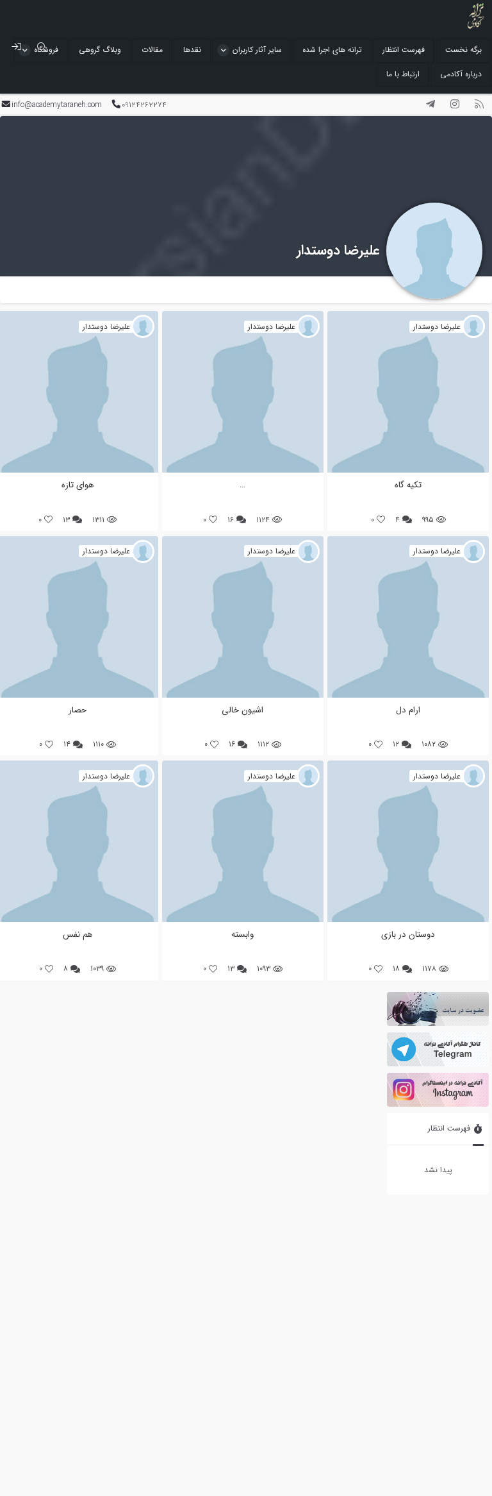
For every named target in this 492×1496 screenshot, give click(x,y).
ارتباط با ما (403, 74)
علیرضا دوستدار (338, 250)
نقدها (192, 50)
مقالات (152, 50)
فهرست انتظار (403, 50)
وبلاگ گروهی (100, 50)
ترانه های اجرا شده (332, 50)
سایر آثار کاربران (257, 50)
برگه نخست (463, 50)
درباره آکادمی (461, 74)
